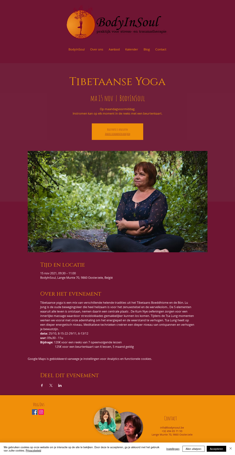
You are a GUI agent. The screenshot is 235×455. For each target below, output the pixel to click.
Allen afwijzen (193, 449)
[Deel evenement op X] (51, 385)
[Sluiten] (230, 448)
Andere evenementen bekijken (117, 134)
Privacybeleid (33, 450)
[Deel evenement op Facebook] (42, 385)
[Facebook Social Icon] (34, 412)
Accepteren (216, 449)
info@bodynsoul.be (172, 427)
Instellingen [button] (173, 449)
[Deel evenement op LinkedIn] (60, 385)
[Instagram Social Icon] (41, 412)
